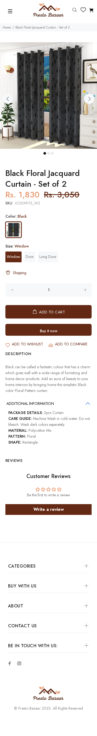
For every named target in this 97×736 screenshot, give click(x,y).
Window (13, 256)
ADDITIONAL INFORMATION (30, 403)
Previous (8, 99)
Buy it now (48, 331)
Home (7, 27)
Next (89, 99)
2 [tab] (48, 153)
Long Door (48, 256)
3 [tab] (52, 153)
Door (30, 256)
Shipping (19, 272)
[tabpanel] (48, 95)
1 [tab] (44, 153)
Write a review (48, 509)
